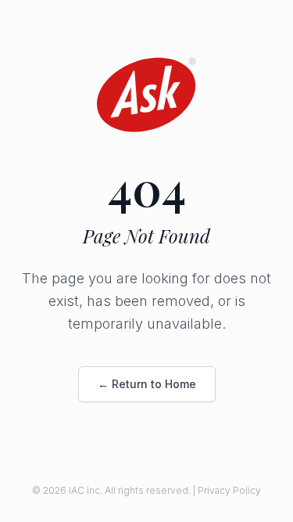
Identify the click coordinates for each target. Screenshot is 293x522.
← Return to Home (147, 384)
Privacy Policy (229, 490)
